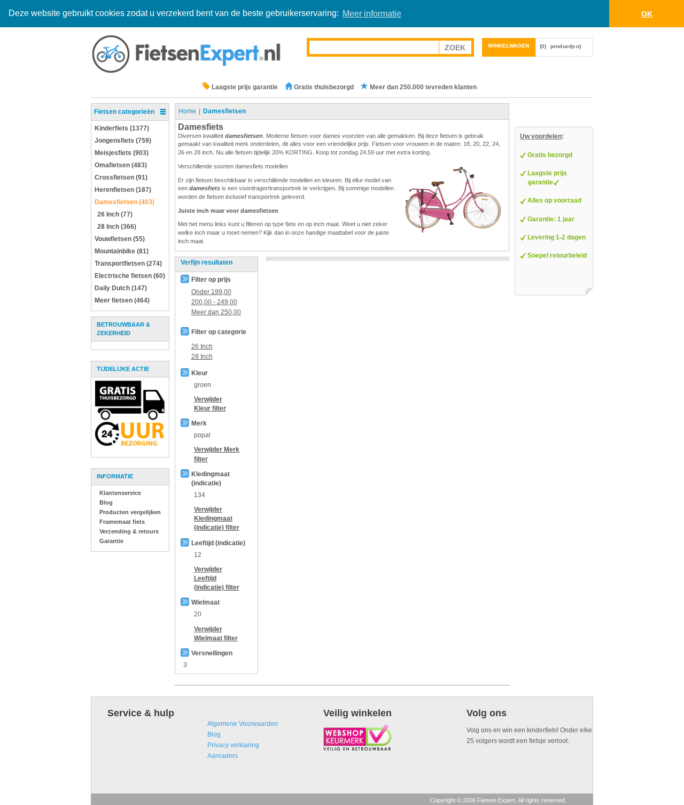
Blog (106, 502)
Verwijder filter (216, 518)
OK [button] (646, 14)
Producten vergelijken (130, 512)
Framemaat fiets (122, 521)
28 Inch (202, 356)
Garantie (111, 541)
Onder (211, 292)
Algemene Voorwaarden (242, 723)
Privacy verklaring (233, 745)
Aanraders (222, 756)
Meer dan (216, 312)
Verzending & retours (129, 531)
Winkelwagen (508, 46)
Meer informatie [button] (372, 13)
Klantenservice (120, 493)
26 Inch (202, 346)
